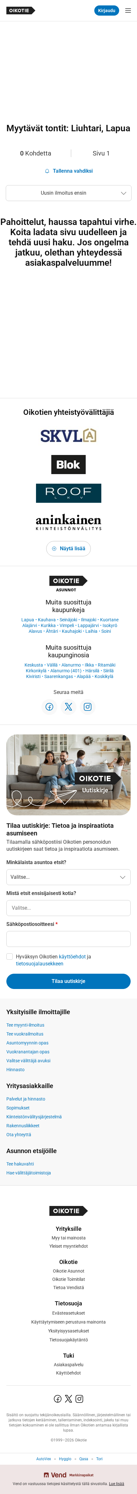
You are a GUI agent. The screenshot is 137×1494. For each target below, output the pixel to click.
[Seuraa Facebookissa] (49, 707)
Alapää (84, 676)
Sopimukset (18, 1107)
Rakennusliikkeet (23, 1125)
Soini (106, 631)
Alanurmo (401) (66, 670)
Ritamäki (106, 665)
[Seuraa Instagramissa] (88, 707)
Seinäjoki (68, 619)
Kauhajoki (72, 631)
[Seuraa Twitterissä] (68, 707)
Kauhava (47, 619)
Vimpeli (67, 625)
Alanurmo (71, 665)
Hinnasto (15, 1069)
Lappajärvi (88, 625)
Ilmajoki (88, 619)
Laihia (91, 631)
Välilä (52, 665)
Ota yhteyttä (18, 1134)
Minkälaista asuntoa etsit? (36, 862)
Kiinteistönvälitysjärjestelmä (34, 1116)
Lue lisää (116, 1484)
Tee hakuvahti (20, 1163)
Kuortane (109, 619)
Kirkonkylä (36, 670)
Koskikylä (104, 676)
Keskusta (34, 665)
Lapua (27, 619)
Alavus (35, 631)
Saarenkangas (58, 676)
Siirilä (108, 670)
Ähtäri (52, 631)
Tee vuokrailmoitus (24, 1033)
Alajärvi (29, 625)
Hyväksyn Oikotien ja (53, 960)
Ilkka (89, 665)
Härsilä (92, 670)
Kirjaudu (106, 10)
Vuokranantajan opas (27, 1051)
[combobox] (68, 908)
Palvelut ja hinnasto (25, 1098)
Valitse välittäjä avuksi (28, 1060)
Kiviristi (33, 676)
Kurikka (48, 625)
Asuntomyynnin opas (27, 1042)
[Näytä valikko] (128, 11)
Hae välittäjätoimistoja (28, 1172)
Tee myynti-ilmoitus (25, 1025)
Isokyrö (110, 625)
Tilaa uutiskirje (68, 981)
